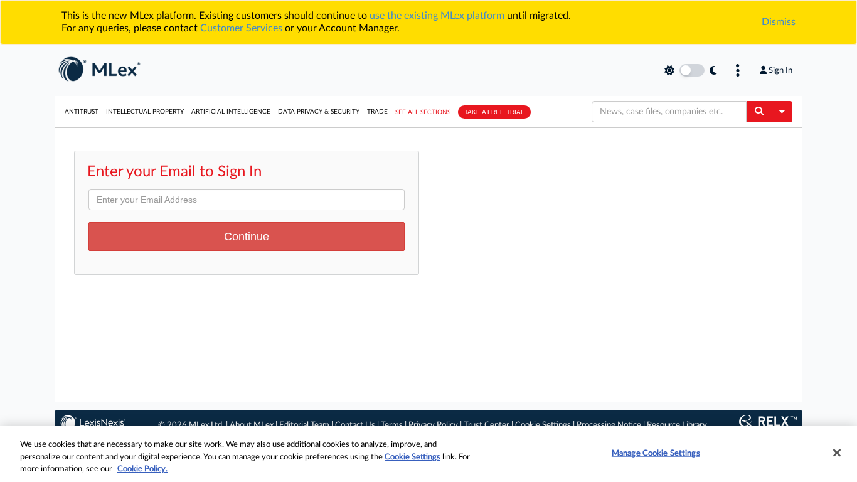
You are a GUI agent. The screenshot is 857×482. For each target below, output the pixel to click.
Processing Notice (609, 425)
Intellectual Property (145, 112)
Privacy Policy (433, 425)
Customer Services (241, 28)
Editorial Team (304, 425)
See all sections (422, 112)
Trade (377, 112)
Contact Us (355, 425)
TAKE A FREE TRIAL (494, 112)
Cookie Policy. (142, 469)
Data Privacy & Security (318, 112)
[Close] (837, 452)
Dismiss (779, 22)
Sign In (780, 70)
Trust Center (486, 425)
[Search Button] (759, 111)
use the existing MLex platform (437, 16)
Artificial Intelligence (230, 112)
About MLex (252, 425)
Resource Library (677, 425)
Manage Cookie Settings (656, 453)
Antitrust (81, 112)
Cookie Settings (543, 425)
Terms (392, 425)
